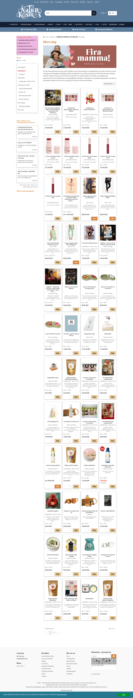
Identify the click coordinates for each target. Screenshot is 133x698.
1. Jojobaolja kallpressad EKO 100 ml (27, 40)
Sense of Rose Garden (53, 334)
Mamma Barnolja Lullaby (71, 555)
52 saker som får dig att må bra (71, 334)
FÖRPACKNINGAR (40, 24)
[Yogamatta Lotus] (90, 323)
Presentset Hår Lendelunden (108, 378)
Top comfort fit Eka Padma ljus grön (53, 243)
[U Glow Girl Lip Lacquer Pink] (108, 145)
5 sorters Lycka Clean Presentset (90, 422)
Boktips (44, 661)
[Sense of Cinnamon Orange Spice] (90, 276)
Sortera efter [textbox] (108, 84)
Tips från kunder (46, 668)
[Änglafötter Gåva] (53, 367)
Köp (57, 132)
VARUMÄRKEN (113, 24)
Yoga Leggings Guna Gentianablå (89, 196)
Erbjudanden (21, 78)
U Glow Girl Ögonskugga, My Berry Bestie (71, 109)
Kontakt (96, 2)
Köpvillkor (82, 2)
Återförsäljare (44, 2)
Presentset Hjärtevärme (89, 243)
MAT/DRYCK (79, 24)
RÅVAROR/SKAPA (26, 24)
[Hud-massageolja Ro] (53, 454)
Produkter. (52, 37)
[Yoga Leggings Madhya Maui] (108, 185)
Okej (123, 695)
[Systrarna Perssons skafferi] (71, 276)
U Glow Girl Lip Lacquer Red (53, 196)
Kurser (52, 2)
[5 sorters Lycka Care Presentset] (90, 367)
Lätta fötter (107, 334)
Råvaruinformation (71, 663)
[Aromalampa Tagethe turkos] (90, 544)
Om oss (36, 2)
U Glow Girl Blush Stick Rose (71, 157)
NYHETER (66, 2)
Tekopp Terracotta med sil (71, 511)
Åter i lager (21, 110)
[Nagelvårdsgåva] (53, 500)
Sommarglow (21, 103)
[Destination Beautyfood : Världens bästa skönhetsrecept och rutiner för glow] (71, 185)
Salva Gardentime (53, 555)
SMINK (70, 24)
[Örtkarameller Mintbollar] (53, 588)
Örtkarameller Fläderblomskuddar (71, 378)
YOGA (97, 24)
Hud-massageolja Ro (53, 465)
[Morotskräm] (90, 588)
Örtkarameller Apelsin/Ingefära (107, 599)
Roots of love (74, 2)
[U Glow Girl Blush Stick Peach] (53, 145)
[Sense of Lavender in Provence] (108, 276)
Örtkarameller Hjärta (71, 465)
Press (68, 656)
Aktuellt (68, 668)
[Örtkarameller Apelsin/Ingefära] (108, 588)
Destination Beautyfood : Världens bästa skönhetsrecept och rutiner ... (71, 198)
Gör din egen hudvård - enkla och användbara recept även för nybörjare (53, 110)
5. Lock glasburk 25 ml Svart (25, 52)
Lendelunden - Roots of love (27, 81)
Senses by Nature (24, 99)
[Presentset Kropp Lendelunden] (108, 411)
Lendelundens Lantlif (24, 85)
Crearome (22, 74)
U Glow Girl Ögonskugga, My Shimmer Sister (107, 109)
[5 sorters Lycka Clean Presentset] (90, 411)
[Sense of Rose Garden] (53, 323)
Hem (46, 37)
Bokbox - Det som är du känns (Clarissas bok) (107, 243)
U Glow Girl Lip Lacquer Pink (108, 157)
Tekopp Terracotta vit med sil (108, 555)
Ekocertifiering (70, 661)
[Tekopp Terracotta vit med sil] (108, 544)
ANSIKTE (50, 24)
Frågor (43, 674)
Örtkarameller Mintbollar (53, 599)
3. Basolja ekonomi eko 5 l (24, 46)
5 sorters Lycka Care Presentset (89, 378)
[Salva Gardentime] (53, 544)
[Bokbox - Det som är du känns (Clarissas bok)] (108, 232)
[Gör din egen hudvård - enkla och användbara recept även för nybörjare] (53, 97)
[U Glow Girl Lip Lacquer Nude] (90, 145)
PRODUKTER (14, 24)
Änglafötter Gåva (52, 377)
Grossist (44, 676)
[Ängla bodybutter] (90, 454)
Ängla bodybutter (89, 465)
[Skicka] (113, 656)
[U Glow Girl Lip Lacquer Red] (53, 185)
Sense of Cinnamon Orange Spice (89, 287)
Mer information (62, 694)
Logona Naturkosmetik (25, 88)
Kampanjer (69, 674)
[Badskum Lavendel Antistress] (102, 449)
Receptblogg (58, 2)
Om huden (45, 663)
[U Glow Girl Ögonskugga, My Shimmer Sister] (108, 97)
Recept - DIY (22, 92)
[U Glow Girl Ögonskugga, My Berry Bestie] (71, 97)
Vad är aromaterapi (47, 658)
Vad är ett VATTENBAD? (25, 142)
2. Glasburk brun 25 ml (23, 43)
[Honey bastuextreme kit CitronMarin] (90, 500)
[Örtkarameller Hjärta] (71, 454)
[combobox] (109, 84)
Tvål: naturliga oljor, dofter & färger (71, 599)
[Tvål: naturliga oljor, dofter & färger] (71, 588)
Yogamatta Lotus (89, 334)
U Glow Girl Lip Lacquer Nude (89, 157)
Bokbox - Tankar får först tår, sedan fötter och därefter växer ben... (53, 289)
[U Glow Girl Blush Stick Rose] (71, 145)
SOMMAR (121, 24)
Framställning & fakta (48, 656)
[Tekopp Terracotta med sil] (71, 500)
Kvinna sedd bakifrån (108, 511)
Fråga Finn (90, 2)
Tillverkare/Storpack (24, 106)
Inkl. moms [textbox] (20, 666)
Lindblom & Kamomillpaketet (89, 108)
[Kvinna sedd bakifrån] (108, 500)
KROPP (59, 24)
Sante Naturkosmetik (25, 95)
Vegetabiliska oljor (22, 658)
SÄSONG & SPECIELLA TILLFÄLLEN (67, 37)
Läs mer (34, 136)
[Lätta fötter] (108, 323)
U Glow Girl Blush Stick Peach (52, 157)
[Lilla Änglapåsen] (53, 411)
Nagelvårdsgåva (52, 511)
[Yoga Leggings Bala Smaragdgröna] (71, 232)
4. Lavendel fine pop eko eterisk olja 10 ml (29, 49)
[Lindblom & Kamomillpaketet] (90, 97)
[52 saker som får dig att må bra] (71, 323)
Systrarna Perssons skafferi (71, 287)
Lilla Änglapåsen (52, 421)
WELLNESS (89, 24)
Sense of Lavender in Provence (108, 287)
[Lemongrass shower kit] (71, 411)
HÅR (65, 24)
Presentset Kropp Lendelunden (108, 422)
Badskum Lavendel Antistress (108, 466)
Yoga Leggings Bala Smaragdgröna (71, 243)
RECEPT (105, 24)
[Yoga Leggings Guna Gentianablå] (90, 185)
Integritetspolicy (71, 671)
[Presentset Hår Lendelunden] (108, 367)
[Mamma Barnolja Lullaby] (71, 544)
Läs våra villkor (95, 674)
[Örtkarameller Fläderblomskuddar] (71, 367)
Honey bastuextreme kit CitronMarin (89, 511)
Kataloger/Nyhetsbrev (48, 666)
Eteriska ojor (20, 656)
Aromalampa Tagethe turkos (89, 555)
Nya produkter (22, 67)
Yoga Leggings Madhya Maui (108, 196)
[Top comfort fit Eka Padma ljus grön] (53, 232)
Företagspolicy (70, 658)
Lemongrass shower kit (71, 421)
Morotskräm (90, 598)
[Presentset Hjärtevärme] (90, 232)
